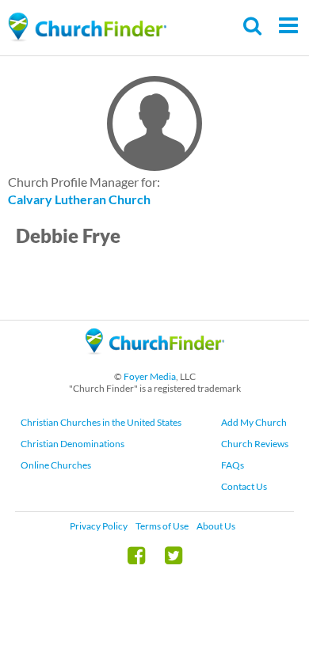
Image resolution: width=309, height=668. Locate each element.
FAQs (232, 465)
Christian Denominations (72, 444)
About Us (215, 526)
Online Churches (56, 465)
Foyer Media (150, 376)
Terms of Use (162, 526)
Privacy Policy (99, 526)
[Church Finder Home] (155, 361)
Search (253, 26)
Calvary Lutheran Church (79, 199)
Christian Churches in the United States (101, 422)
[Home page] (87, 27)
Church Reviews (254, 444)
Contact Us (244, 486)
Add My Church (254, 422)
